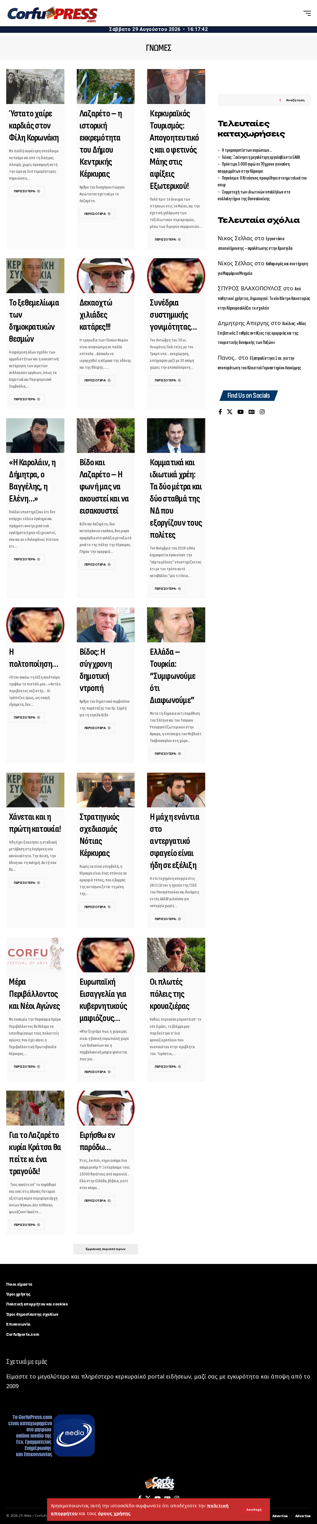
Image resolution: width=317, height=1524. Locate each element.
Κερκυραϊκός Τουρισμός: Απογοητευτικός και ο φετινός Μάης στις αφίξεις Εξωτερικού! (174, 150)
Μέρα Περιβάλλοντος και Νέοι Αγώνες (34, 994)
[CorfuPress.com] (52, 13)
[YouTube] (241, 412)
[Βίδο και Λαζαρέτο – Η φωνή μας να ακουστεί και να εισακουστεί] (106, 435)
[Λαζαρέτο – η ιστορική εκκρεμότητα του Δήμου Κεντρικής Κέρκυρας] (106, 86)
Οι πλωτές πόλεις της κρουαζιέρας (169, 994)
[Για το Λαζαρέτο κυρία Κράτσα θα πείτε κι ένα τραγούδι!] (35, 1108)
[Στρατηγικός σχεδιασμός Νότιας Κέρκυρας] (106, 790)
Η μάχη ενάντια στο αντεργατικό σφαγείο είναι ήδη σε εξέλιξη (174, 841)
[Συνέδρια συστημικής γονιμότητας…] (176, 275)
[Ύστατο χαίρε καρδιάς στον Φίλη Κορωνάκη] (35, 86)
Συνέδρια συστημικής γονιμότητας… (173, 314)
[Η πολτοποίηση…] (35, 624)
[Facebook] (220, 412)
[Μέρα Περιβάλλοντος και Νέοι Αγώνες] (35, 955)
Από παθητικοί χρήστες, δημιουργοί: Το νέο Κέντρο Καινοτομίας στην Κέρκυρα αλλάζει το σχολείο (264, 298)
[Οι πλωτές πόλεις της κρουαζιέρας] (176, 955)
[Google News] (252, 412)
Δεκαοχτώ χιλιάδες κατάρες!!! (96, 314)
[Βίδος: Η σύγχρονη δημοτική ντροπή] (106, 624)
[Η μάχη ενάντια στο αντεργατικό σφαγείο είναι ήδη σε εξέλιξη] (176, 790)
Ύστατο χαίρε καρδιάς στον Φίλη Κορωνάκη (34, 125)
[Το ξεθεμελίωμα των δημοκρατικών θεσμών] (35, 275)
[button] (254, 1510)
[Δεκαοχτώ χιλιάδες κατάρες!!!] (106, 275)
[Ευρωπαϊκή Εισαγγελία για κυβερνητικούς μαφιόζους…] (106, 955)
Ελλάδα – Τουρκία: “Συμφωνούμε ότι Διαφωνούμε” (172, 676)
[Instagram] (262, 412)
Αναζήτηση (295, 100)
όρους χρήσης (114, 1513)
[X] (229, 412)
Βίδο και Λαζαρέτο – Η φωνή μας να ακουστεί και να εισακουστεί (104, 486)
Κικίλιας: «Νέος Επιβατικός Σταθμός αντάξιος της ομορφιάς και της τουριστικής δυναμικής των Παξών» (262, 333)
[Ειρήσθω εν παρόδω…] (106, 1108)
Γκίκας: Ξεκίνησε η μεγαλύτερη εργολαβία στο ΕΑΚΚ (261, 157)
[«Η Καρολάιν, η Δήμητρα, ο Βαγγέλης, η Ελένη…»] (35, 435)
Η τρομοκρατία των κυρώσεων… (247, 150)
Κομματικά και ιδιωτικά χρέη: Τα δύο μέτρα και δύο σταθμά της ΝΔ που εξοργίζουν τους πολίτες (176, 499)
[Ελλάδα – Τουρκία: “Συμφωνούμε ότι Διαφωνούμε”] (176, 624)
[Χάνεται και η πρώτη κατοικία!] (35, 790)
